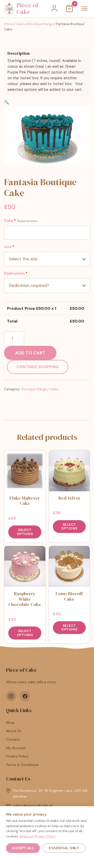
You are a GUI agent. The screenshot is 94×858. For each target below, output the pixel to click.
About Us (13, 731)
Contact (13, 739)
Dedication (16, 273)
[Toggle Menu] (84, 8)
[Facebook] (25, 696)
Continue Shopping (38, 366)
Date (20, 220)
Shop (10, 722)
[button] (6, 102)
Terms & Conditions (22, 764)
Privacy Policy (17, 756)
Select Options (25, 532)
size (9, 246)
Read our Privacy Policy (38, 836)
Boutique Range (41, 24)
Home (8, 24)
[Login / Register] (54, 8)
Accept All (23, 848)
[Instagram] (11, 696)
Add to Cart (30, 353)
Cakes (21, 24)
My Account (16, 748)
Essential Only (64, 848)
